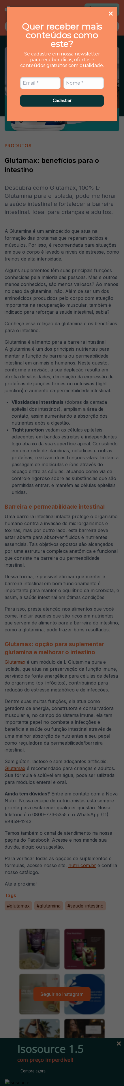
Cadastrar (62, 100)
